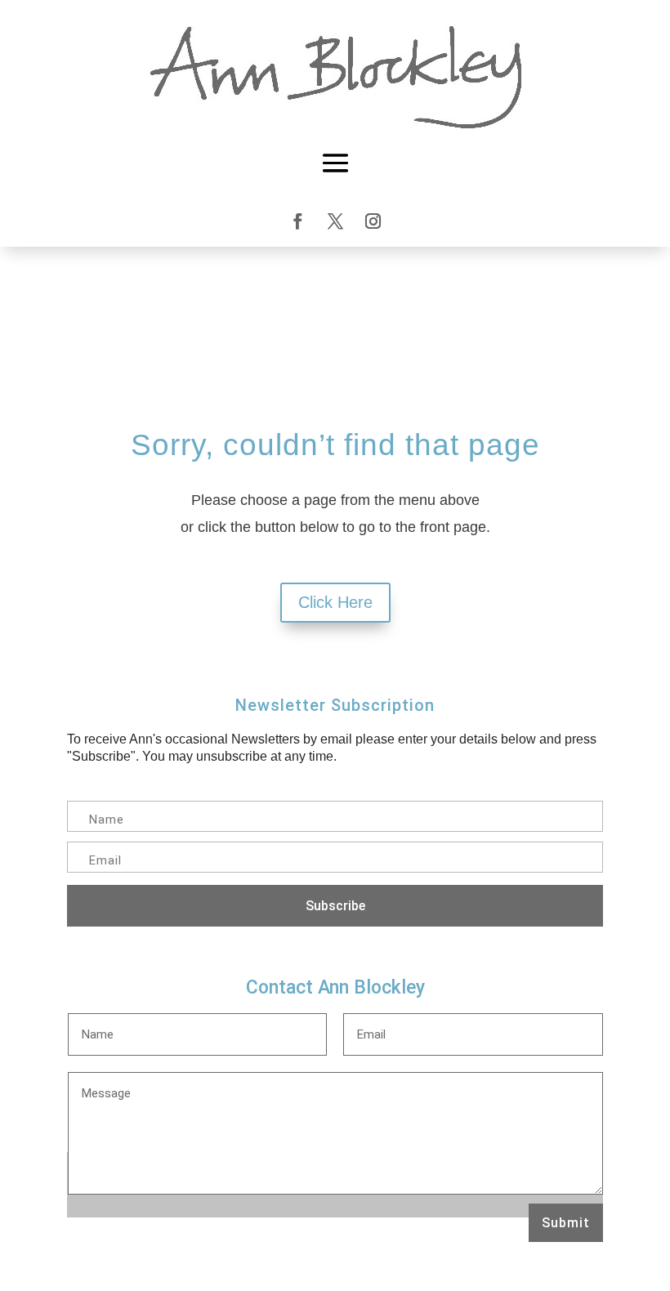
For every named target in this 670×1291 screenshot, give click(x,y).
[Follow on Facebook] (297, 221)
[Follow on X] (335, 221)
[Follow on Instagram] (372, 221)
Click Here (335, 602)
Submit (566, 1223)
